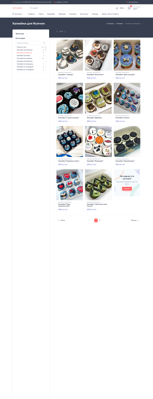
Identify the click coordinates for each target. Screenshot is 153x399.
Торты (41, 14)
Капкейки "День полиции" (125, 75)
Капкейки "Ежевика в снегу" (68, 161)
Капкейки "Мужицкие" (95, 161)
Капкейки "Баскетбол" (95, 75)
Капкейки (51, 14)
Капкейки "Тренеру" (65, 75)
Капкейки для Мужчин (65, 72)
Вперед (134, 220)
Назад (62, 220)
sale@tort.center (62, 2)
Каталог (18, 14)
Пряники (62, 14)
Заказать (127, 188)
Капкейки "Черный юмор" (125, 161)
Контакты (84, 14)
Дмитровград (133, 2)
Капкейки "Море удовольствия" (64, 205)
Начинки (72, 14)
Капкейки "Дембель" (94, 118)
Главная (31, 14)
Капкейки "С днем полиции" (68, 118)
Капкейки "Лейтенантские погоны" (97, 205)
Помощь (95, 14)
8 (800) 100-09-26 (29, 2)
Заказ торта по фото (110, 14)
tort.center (17, 8)
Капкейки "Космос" (123, 118)
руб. (137, 8)
